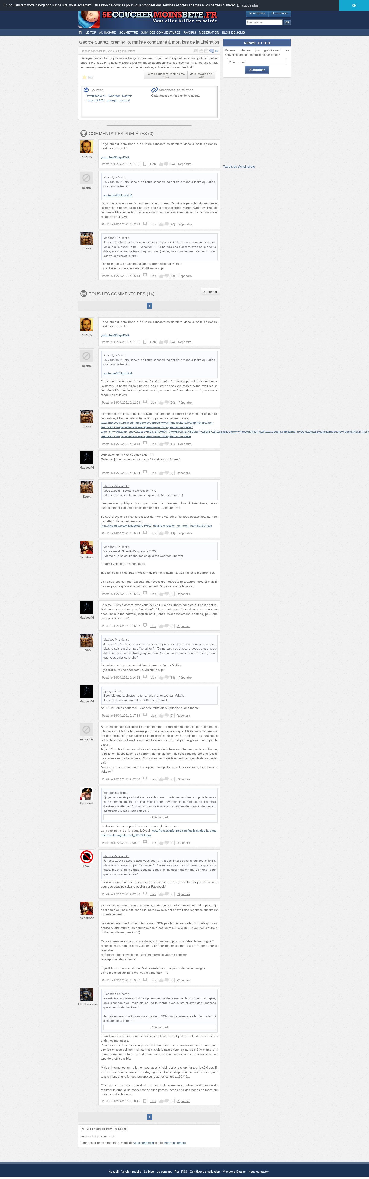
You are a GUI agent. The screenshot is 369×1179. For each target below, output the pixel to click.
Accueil (114, 1171)
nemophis (86, 739)
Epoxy (87, 248)
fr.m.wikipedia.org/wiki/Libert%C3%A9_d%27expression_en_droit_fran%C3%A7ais (156, 525)
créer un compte (175, 1142)
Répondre (185, 164)
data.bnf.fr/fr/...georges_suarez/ (108, 100)
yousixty (86, 156)
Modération (209, 32)
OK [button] (354, 5)
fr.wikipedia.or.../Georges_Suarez (109, 95)
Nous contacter (258, 1171)
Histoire (130, 51)
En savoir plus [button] (248, 5)
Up (161, 164)
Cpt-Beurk (87, 803)
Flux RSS (180, 1171)
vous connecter (143, 1142)
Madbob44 (110, 238)
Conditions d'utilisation (205, 1171)
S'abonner (210, 291)
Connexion (280, 13)
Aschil (98, 51)
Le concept (164, 1171)
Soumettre (128, 32)
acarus (86, 187)
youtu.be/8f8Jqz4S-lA (115, 157)
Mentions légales (234, 1171)
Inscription (257, 13)
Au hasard (107, 32)
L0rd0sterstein (88, 1004)
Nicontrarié (86, 557)
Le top (90, 32)
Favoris (189, 32)
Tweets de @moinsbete (239, 166)
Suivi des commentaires (160, 32)
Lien (153, 164)
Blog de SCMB (233, 32)
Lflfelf (86, 866)
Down (166, 164)
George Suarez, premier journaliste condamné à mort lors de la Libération (149, 42)
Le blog (149, 1171)
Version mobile (131, 1171)
